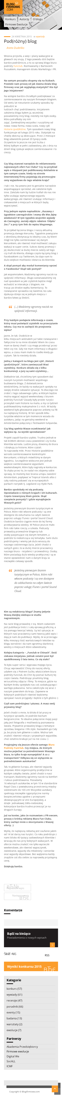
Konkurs (10, 19)
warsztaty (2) (14, 1024)
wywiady (40, 36)
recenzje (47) (14, 1000)
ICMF (10, 1066)
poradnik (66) (15, 1006)
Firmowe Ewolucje (16, 24)
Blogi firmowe (13, 7)
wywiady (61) (14, 994)
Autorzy (24, 19)
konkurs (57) (14, 988)
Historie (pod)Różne (15, 129)
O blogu (38, 19)
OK (52, 944)
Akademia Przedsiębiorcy (22, 1046)
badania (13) (14, 1018)
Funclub (18, 66)
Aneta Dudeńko (15, 48)
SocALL (11, 1061)
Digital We (13, 1056)
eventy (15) (13, 1012)
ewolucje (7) (14, 1030)
